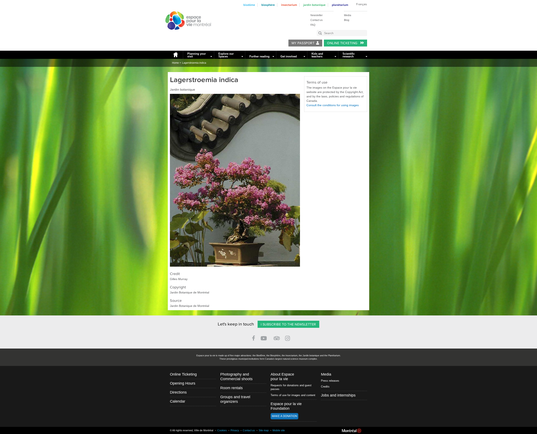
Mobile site (278, 430)
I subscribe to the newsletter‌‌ (288, 324)
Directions (178, 392)
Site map (264, 430)
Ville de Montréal (351, 431)
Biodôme (249, 5)
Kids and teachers (317, 55)
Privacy (235, 430)
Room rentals (231, 388)
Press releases (330, 380)
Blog (346, 20)
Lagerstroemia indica (194, 62)
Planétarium (340, 5)
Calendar (177, 401)
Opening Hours (182, 383)
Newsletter (316, 15)
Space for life (186, 33)
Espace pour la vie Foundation (286, 406)
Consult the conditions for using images (332, 105)
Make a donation (284, 416)
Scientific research (349, 55)
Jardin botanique (314, 5)
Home (175, 55)
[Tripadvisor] (276, 336)
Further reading (259, 56)
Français (361, 4)
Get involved (288, 56)
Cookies (222, 430)
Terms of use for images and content (293, 395)
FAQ (312, 24)
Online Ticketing (342, 43)
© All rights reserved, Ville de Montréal (191, 430)
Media (347, 15)
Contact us (316, 20)
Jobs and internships (338, 395)
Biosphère (268, 5)
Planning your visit (196, 55)
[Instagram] (288, 337)
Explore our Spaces (226, 55)
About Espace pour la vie (282, 376)
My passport (303, 43)
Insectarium (289, 5)
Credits (325, 386)
